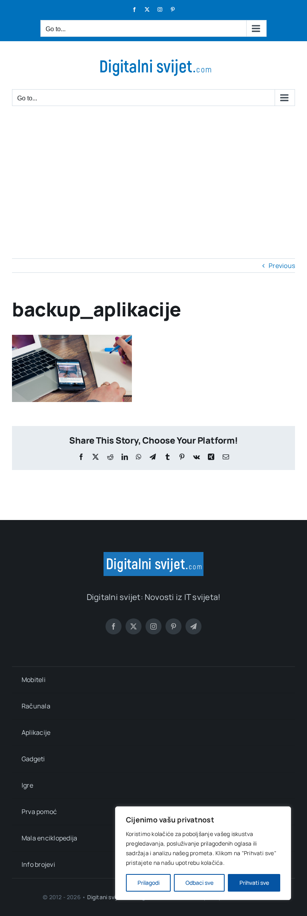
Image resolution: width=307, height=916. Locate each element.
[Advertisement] (153, 174)
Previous (282, 265)
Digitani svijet (105, 897)
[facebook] (114, 626)
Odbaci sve (199, 882)
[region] (203, 853)
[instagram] (153, 626)
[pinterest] (173, 626)
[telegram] (193, 626)
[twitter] (134, 626)
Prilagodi (148, 882)
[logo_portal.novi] (153, 555)
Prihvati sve (254, 882)
